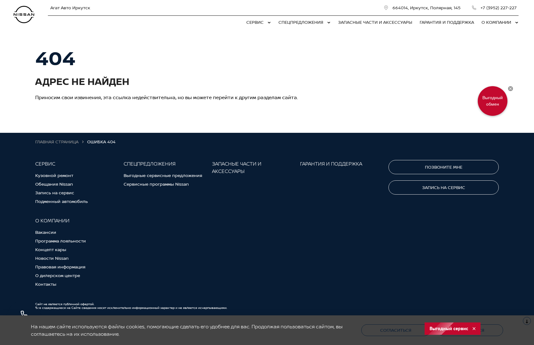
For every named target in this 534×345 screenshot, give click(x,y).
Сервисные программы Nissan (156, 184)
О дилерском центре (57, 275)
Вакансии (45, 232)
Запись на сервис (54, 193)
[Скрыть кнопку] (510, 88)
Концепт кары (50, 249)
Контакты (45, 284)
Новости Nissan (52, 258)
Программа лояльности (60, 241)
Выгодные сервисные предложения (163, 175)
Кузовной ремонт (54, 175)
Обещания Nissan (54, 184)
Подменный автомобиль (61, 201)
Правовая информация (60, 267)
